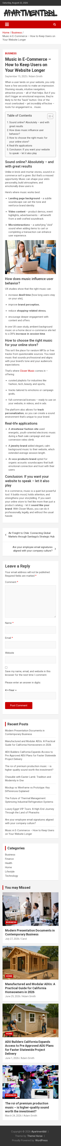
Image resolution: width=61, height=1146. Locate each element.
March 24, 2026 (13, 1115)
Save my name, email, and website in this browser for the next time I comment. (27, 673)
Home (8, 867)
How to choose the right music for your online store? (28, 139)
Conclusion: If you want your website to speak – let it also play (29, 151)
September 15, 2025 (16, 76)
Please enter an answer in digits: (23, 682)
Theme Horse (35, 1136)
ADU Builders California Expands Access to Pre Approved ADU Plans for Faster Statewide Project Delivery (30, 755)
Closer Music (27, 370)
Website (9, 652)
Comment (11, 582)
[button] (48, 116)
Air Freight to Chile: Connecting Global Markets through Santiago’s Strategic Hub (31, 535)
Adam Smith (36, 76)
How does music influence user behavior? (26, 132)
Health (8, 863)
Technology (11, 875)
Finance (9, 858)
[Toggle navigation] (7, 24)
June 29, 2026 (12, 996)
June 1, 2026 (12, 1058)
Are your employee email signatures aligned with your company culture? (33, 549)
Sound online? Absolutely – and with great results (29, 124)
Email (9, 637)
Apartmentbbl (38, 1131)
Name (9, 623)
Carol (24, 938)
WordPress (41, 1140)
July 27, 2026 (12, 938)
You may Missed (17, 888)
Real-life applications (20, 145)
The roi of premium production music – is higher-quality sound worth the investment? (27, 1107)
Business (11, 53)
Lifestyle (10, 871)
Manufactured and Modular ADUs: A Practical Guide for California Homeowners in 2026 (30, 988)
